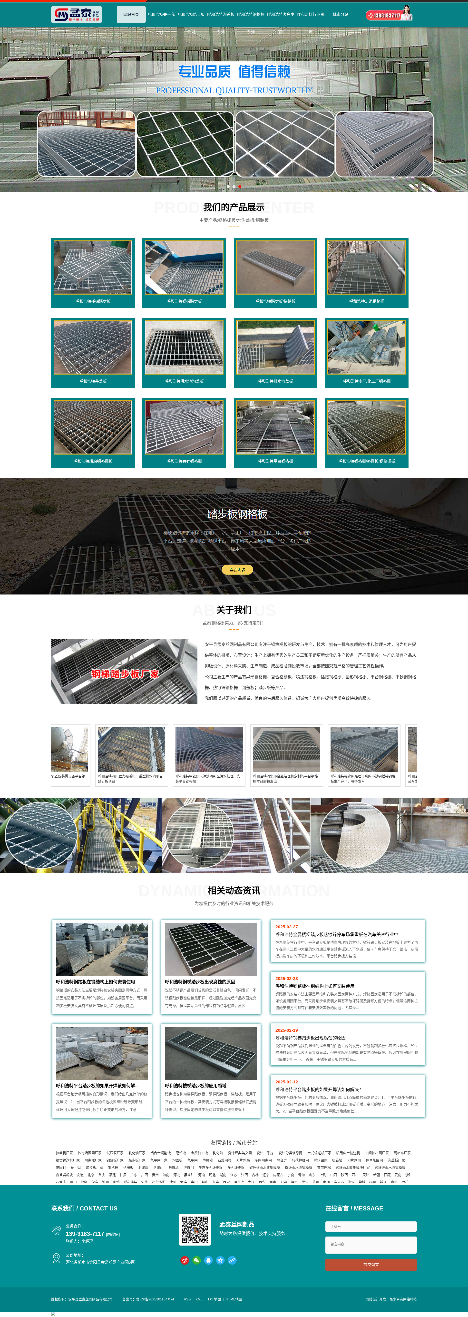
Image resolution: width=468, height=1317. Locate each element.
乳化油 (218, 1153)
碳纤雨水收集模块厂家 (353, 1167)
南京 (272, 1182)
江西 (244, 1175)
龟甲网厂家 (158, 1160)
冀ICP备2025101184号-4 (155, 1299)
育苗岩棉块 (64, 1175)
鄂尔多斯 (159, 1182)
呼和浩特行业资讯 (310, 23)
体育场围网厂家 (90, 1153)
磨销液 (181, 1153)
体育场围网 (374, 1160)
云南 (398, 1175)
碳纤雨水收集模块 (298, 1167)
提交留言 (371, 1265)
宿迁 (404, 1182)
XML (199, 1299)
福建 (112, 1175)
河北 (176, 1175)
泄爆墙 (143, 1167)
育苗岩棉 (324, 1167)
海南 (166, 1175)
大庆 (251, 1182)
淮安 (351, 1182)
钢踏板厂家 (115, 1160)
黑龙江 (189, 1175)
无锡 (283, 1182)
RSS (187, 1299)
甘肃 (123, 1175)
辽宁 (266, 1175)
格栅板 (128, 1167)
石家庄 (61, 1182)
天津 (365, 1175)
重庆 (101, 1175)
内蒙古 (278, 1175)
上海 (323, 1175)
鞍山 (205, 1182)
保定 (94, 1182)
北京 (91, 1175)
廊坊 (116, 1182)
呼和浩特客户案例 (280, 23)
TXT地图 (214, 1299)
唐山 (73, 1182)
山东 (312, 1175)
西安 (226, 1182)
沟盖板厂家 (396, 1160)
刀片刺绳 (243, 1160)
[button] (228, 186)
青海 (301, 1175)
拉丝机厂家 (64, 1153)
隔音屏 (282, 1160)
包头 (144, 1182)
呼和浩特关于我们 (161, 23)
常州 (305, 1182)
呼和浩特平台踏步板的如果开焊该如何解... (97, 1085)
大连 (183, 1182)
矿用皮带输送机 (348, 1153)
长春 (215, 1182)
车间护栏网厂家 (377, 1153)
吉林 (255, 1175)
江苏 (233, 1175)
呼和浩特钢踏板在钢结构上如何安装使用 (95, 982)
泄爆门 (158, 1167)
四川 (355, 1175)
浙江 (408, 1175)
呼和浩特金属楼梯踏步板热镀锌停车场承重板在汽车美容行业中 (336, 934)
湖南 (223, 1175)
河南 (201, 1175)
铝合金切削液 (160, 1153)
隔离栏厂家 (93, 1160)
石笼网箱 (224, 1160)
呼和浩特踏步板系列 (191, 23)
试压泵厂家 (115, 1153)
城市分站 (340, 14)
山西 (333, 1175)
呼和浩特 (130, 1182)
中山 (194, 1182)
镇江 (383, 1182)
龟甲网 (192, 1160)
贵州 (155, 1175)
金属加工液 (199, 1153)
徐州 (294, 1182)
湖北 (212, 1175)
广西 (144, 1175)
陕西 (344, 1175)
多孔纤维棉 (235, 1167)
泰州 (394, 1182)
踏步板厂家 (137, 1160)
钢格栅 (113, 1167)
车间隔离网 (263, 1160)
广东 (133, 1175)
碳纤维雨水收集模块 (264, 1167)
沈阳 (172, 1182)
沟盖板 (177, 1160)
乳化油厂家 (137, 1153)
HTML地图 (234, 1299)
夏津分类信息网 (290, 1153)
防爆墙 (173, 1167)
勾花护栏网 (300, 1160)
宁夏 (290, 1175)
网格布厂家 (402, 1153)
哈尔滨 (239, 1182)
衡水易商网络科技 (403, 1299)
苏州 (315, 1182)
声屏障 (208, 1160)
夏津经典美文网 (240, 1153)
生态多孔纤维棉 (211, 1167)
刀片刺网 (354, 1160)
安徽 (80, 1175)
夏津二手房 (265, 1153)
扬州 (372, 1182)
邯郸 (84, 1182)
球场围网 (320, 1160)
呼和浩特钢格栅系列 (250, 23)
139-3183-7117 (85, 1233)
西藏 (387, 1175)
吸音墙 (337, 1160)
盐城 (362, 1182)
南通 (326, 1182)
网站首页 (131, 14)
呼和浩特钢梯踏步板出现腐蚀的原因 (200, 982)
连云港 (339, 1182)
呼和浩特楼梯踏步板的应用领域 (195, 1085)
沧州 (105, 1182)
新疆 (376, 1175)
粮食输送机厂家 (68, 1160)
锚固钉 (61, 1167)
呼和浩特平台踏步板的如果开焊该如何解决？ (319, 1089)
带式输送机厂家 (319, 1153)
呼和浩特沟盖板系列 (220, 23)
